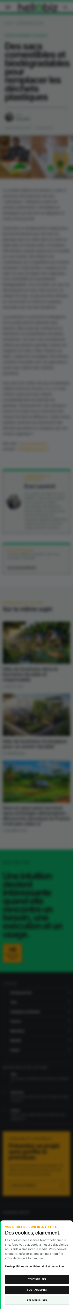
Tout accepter (37, 1289)
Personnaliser (37, 1300)
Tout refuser (37, 1279)
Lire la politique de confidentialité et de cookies (34, 1266)
